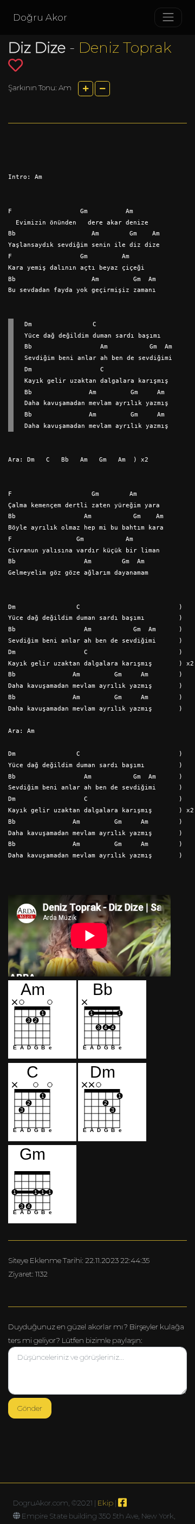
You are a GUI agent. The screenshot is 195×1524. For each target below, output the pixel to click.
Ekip (105, 1502)
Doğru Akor (40, 17)
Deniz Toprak (125, 48)
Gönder (29, 1408)
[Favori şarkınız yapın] (15, 65)
